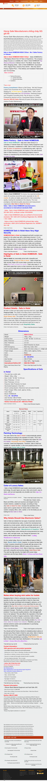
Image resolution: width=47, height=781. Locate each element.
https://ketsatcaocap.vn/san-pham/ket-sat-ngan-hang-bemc (17, 669)
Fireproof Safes (33, 750)
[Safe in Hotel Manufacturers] (10, 251)
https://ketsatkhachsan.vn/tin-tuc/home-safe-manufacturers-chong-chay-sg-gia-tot (18, 735)
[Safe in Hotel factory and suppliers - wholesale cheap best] (14, 497)
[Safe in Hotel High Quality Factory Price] (33, 497)
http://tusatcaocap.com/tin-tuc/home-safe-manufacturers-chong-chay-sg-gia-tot (18, 728)
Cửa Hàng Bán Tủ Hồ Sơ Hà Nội (14, 750)
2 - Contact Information (16, 77)
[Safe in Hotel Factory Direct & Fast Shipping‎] (14, 366)
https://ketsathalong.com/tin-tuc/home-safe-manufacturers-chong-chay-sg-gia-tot (18, 733)
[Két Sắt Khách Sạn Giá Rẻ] (10, 643)
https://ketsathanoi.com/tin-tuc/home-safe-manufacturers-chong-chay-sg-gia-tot (18, 724)
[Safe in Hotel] (7, 85)
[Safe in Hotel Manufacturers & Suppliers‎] (33, 327)
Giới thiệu (17, 1)
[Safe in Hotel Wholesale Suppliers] (32, 403)
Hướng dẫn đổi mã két (24, 1)
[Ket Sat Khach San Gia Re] (31, 643)
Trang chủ (11, 1)
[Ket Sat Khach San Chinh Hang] (31, 682)
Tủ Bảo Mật (22, 775)
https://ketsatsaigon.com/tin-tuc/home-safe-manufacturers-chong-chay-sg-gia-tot (18, 729)
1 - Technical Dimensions (15, 76)
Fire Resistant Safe (13, 756)
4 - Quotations (12, 80)
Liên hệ (41, 1)
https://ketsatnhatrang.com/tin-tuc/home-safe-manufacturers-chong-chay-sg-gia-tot (19, 726)
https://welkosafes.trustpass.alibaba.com (13, 671)
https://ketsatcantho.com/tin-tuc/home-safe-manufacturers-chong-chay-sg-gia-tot (18, 731)
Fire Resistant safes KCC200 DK (13, 763)
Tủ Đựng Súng (6, 772)
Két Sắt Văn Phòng (23, 772)
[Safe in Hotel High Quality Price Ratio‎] (33, 365)
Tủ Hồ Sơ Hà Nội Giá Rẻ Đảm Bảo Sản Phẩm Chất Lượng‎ (33, 745)
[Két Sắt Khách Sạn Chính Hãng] (11, 682)
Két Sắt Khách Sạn (7, 775)
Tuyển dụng (36, 1)
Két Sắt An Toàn (6, 774)
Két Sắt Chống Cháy (7, 776)
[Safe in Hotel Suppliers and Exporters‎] (11, 326)
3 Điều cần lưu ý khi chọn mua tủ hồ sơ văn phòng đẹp (33, 764)
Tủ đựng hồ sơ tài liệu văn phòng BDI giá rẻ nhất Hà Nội (14, 745)
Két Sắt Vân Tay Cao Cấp (8, 777)
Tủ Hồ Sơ (5, 771)
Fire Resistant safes (33, 756)
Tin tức (31, 1)
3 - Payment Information (16, 79)
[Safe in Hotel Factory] (8, 227)
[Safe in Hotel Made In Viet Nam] (10, 403)
